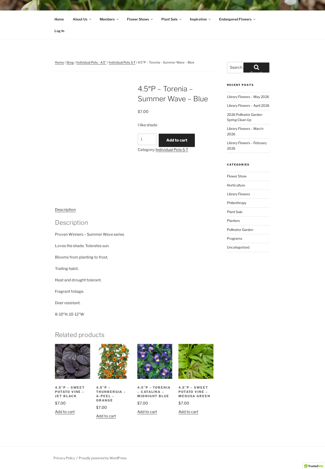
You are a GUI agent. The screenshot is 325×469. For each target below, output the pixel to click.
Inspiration (198, 19)
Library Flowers (238, 194)
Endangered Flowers (235, 19)
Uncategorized (238, 247)
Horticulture (236, 185)
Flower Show (236, 176)
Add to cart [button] (65, 412)
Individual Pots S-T (122, 62)
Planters (233, 221)
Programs (234, 238)
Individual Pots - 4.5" (91, 62)
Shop (70, 62)
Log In (59, 31)
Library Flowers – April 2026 (248, 105)
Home (59, 19)
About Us (80, 19)
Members (107, 19)
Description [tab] (65, 209)
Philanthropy (236, 203)
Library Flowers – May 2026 (248, 97)
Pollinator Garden (240, 230)
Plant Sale (169, 19)
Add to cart (176, 140)
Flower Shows (138, 19)
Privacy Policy (64, 458)
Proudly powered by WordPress (103, 458)
